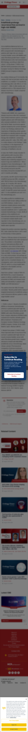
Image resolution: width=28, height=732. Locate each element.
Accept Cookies (14, 729)
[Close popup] (24, 353)
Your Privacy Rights (14, 720)
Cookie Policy (13, 717)
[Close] (26, 699)
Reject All (14, 725)
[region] (14, 714)
